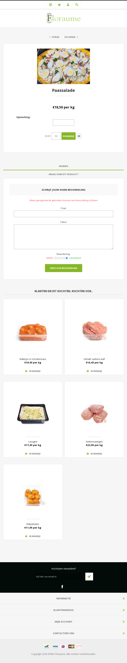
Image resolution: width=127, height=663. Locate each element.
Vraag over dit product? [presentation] (64, 174)
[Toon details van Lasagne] (32, 402)
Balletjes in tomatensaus (33, 359)
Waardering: (63, 254)
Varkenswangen (94, 441)
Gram (48, 135)
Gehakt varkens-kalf (94, 359)
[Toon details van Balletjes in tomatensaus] (32, 319)
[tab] (63, 166)
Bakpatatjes (32, 524)
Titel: (63, 208)
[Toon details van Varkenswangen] (94, 402)
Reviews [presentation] (63, 166)
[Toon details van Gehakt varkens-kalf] (94, 319)
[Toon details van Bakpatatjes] (32, 484)
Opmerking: (23, 117)
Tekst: (63, 222)
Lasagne (32, 441)
